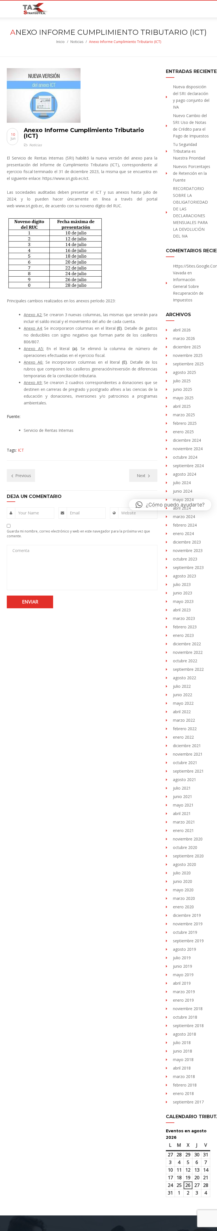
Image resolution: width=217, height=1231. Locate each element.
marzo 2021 (184, 822)
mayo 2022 (183, 703)
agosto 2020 (184, 864)
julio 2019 (182, 957)
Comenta (20, 550)
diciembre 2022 (187, 643)
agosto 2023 (184, 576)
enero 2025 (183, 431)
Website (128, 513)
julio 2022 (182, 686)
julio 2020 (182, 873)
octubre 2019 (185, 932)
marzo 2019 (184, 991)
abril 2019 (182, 983)
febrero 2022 (185, 728)
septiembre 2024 (188, 465)
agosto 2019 (184, 949)
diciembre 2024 (187, 440)
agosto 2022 (184, 677)
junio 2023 (182, 593)
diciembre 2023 (187, 542)
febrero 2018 (185, 1085)
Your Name (28, 513)
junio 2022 (182, 694)
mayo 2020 (183, 889)
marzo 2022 (184, 720)
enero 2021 (183, 830)
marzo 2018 (184, 1076)
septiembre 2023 (188, 567)
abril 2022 (182, 711)
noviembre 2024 (188, 448)
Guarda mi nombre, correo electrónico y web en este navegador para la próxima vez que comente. (78, 533)
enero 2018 (183, 1093)
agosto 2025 (184, 372)
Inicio (60, 41)
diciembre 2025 (187, 347)
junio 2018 (182, 1051)
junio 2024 (182, 491)
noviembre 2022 (188, 652)
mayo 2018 (183, 1059)
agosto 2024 (184, 474)
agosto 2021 (184, 779)
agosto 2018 (184, 1034)
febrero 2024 (185, 525)
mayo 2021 (183, 805)
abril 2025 (182, 406)
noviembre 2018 (188, 1008)
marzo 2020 (184, 898)
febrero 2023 (185, 626)
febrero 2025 (185, 423)
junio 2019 (182, 966)
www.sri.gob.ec (29, 205)
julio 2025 (182, 380)
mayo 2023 (183, 601)
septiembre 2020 (188, 856)
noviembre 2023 (188, 550)
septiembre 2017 (188, 1102)
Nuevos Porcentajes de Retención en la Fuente (191, 173)
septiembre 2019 (188, 940)
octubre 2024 (185, 457)
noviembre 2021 (188, 754)
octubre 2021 (185, 762)
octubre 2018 (185, 1017)
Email (75, 513)
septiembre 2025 (188, 364)
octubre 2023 (185, 559)
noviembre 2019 (188, 923)
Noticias (76, 41)
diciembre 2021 (187, 745)
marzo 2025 (184, 414)
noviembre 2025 (188, 355)
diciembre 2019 (187, 915)
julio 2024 (182, 482)
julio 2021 (182, 788)
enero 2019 (183, 1000)
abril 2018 (182, 1068)
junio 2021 (182, 796)
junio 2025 (182, 389)
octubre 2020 (185, 847)
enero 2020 (183, 906)
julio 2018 (182, 1042)
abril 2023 (182, 610)
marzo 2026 (184, 338)
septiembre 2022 (188, 669)
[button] (170, 504)
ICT (21, 450)
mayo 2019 (183, 974)
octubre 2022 (185, 660)
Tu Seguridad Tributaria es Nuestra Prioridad (189, 151)
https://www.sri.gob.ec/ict (65, 178)
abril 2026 (182, 330)
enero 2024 (183, 533)
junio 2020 (182, 881)
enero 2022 (183, 737)
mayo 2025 (183, 397)
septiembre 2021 (188, 771)
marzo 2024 (184, 516)
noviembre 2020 (188, 839)
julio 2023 (182, 584)
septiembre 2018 (188, 1025)
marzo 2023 (184, 618)
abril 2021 (182, 813)
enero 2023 (183, 635)
